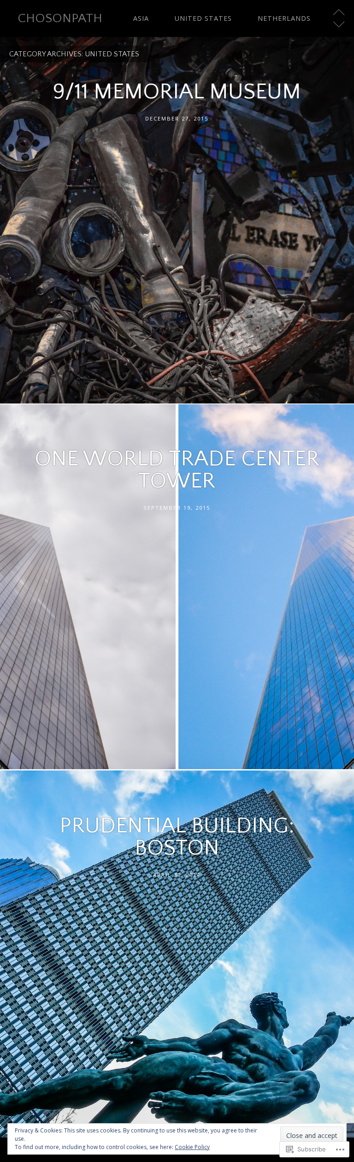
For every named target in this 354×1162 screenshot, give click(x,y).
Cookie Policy (192, 1147)
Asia (141, 18)
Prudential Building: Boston (177, 836)
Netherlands (284, 18)
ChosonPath (60, 18)
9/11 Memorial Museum (177, 91)
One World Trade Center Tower (177, 469)
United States (203, 18)
